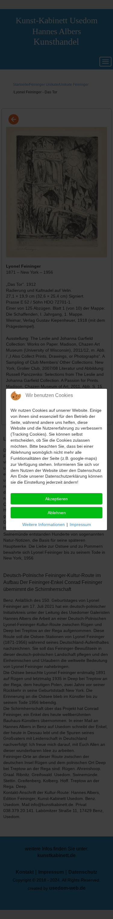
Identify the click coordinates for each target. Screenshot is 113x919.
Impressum (80, 524)
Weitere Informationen (43, 524)
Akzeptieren (56, 498)
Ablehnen (57, 512)
